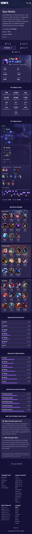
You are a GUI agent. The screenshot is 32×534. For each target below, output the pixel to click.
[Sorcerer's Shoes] (7, 176)
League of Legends (20, 475)
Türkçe (16, 512)
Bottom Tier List (18, 484)
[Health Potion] (17, 170)
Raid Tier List (4, 507)
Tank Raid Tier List (5, 518)
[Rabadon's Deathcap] (8, 183)
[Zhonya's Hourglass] (20, 176)
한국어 (16, 518)
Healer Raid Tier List (5, 514)
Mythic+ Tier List (5, 509)
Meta (16, 487)
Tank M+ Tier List (5, 519)
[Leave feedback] (27, 3)
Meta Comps (4, 477)
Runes (16, 500)
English (16, 507)
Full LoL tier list (17, 464)
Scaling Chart (18, 496)
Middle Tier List (18, 482)
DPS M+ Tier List (5, 512)
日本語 (16, 519)
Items (2, 484)
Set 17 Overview (4, 487)
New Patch (17, 502)
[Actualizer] (15, 176)
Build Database (18, 489)
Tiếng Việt (17, 514)
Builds (2, 482)
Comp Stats (3, 486)
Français (17, 523)
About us (16, 527)
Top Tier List (18, 479)
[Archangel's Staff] (11, 176)
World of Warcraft (6, 505)
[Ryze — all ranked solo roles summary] (5, 61)
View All (26, 199)
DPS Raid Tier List (5, 511)
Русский (17, 509)
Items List (17, 498)
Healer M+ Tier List (5, 516)
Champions (17, 491)
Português (17, 521)
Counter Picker (18, 495)
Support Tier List (18, 486)
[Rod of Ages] (3, 176)
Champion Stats (18, 493)
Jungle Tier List (18, 480)
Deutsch (17, 516)
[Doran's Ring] (14, 170)
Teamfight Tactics (6, 475)
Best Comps (4, 480)
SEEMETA (4, 3)
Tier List (3, 479)
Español (17, 511)
